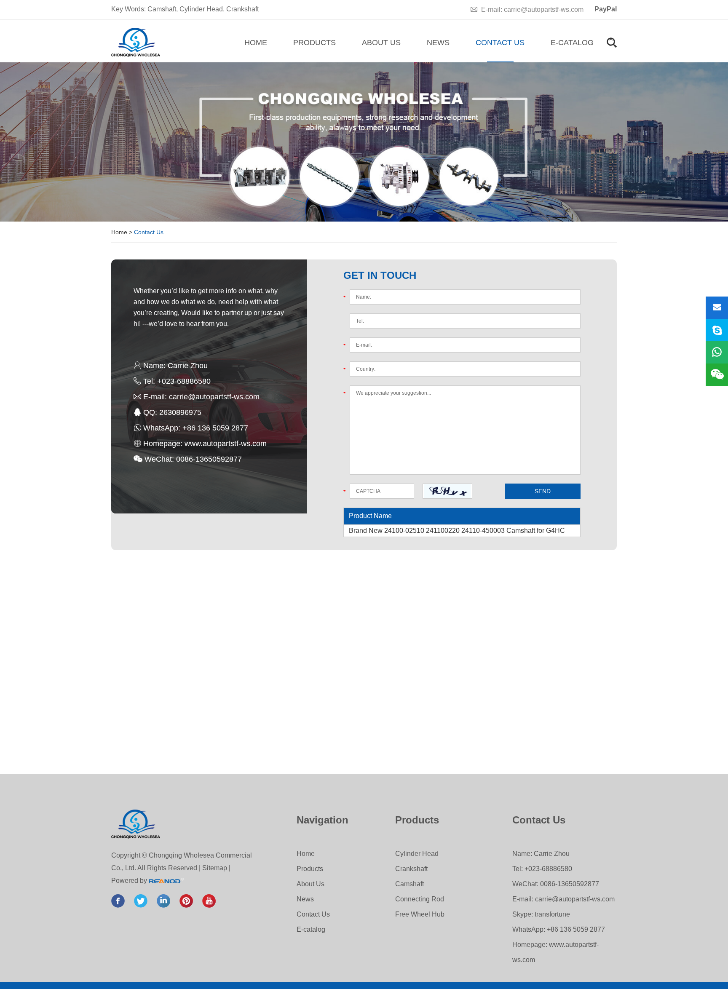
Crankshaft (242, 9)
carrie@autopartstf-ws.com (543, 9)
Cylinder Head (201, 9)
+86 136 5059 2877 (215, 428)
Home (255, 42)
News (438, 42)
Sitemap (214, 867)
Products (314, 42)
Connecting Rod (419, 899)
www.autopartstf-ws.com (226, 443)
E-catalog (572, 42)
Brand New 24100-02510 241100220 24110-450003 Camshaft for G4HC (457, 530)
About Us (381, 42)
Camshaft (161, 9)
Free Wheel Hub (419, 914)
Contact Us (500, 42)
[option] (364, 142)
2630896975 (180, 412)
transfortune (552, 914)
